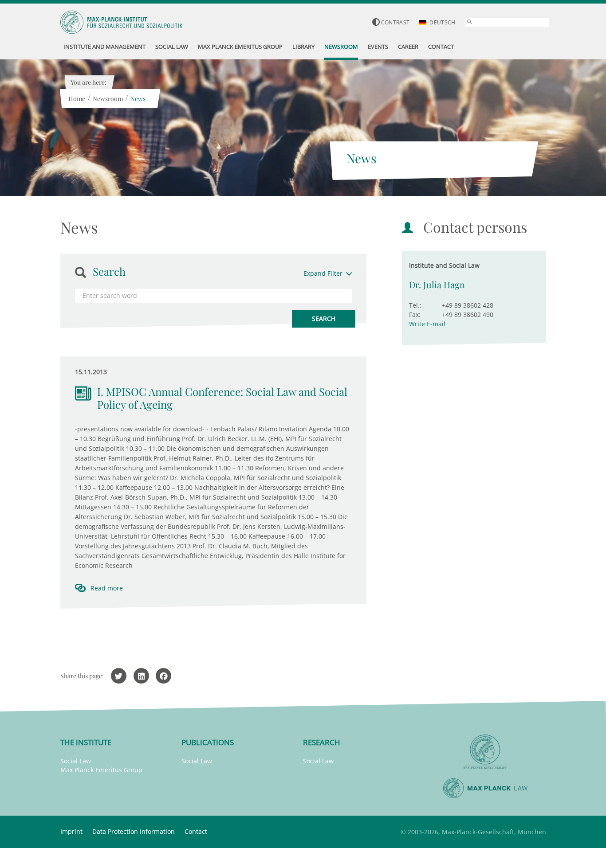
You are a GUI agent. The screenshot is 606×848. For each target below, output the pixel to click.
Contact (196, 831)
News (138, 98)
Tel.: (415, 305)
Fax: (415, 314)
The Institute (85, 742)
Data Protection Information (133, 831)
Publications (207, 742)
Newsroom (108, 98)
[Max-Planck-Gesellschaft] (485, 752)
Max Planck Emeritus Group (101, 770)
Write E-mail (427, 324)
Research (321, 742)
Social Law (75, 761)
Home (76, 98)
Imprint (71, 831)
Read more (107, 588)
